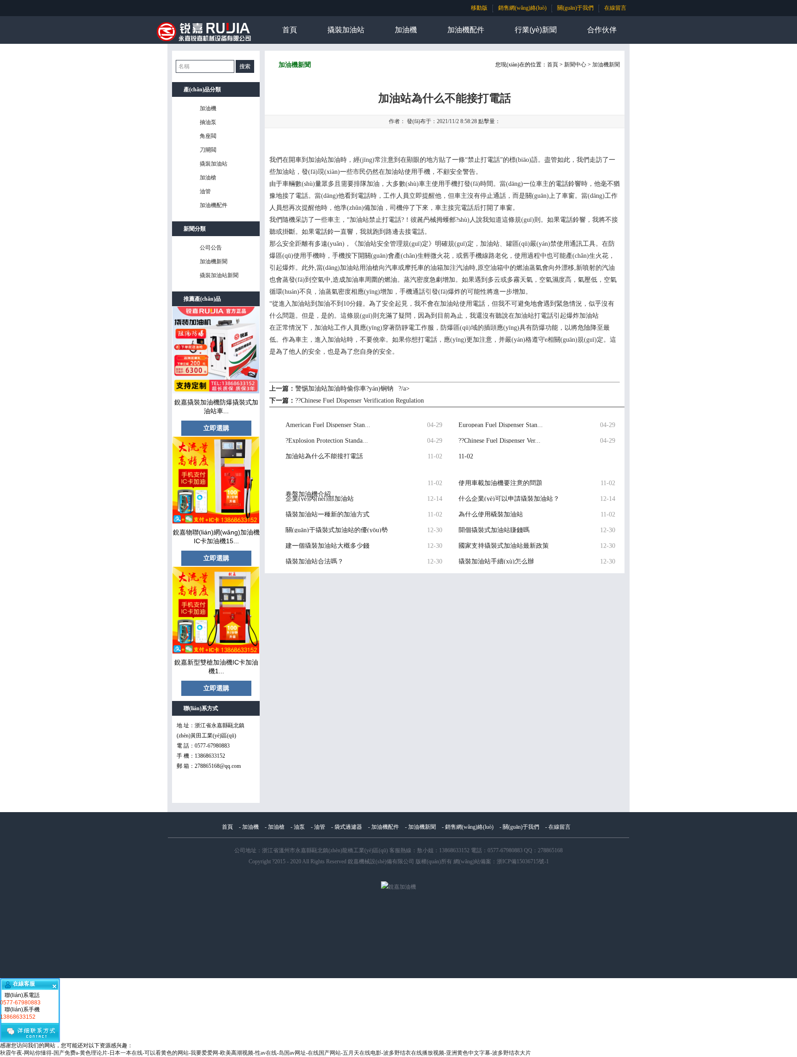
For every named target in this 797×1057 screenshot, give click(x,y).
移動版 (479, 8)
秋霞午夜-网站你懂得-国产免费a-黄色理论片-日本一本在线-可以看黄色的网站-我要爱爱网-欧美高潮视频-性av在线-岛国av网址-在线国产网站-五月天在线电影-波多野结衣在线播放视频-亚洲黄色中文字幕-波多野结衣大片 (265, 1053)
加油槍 (208, 177)
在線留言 (615, 8)
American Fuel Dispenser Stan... (327, 425)
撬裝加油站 (345, 30)
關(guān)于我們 (575, 8)
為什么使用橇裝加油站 (490, 514)
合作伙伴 (602, 30)
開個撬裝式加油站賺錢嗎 (493, 530)
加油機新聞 (213, 261)
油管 (205, 191)
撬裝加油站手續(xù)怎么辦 (496, 561)
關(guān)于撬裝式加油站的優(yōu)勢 (336, 530)
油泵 (299, 827)
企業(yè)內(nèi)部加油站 (319, 498)
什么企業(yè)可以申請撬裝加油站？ (508, 498)
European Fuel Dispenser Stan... (500, 425)
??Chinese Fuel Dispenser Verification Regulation (359, 400)
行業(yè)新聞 (536, 30)
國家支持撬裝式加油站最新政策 (503, 545)
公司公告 (211, 247)
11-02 (465, 456)
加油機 (406, 30)
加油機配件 (465, 30)
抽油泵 (208, 122)
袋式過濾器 (348, 827)
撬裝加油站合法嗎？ (314, 561)
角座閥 (208, 136)
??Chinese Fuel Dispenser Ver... (499, 440)
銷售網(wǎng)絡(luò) (522, 8)
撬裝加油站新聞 (219, 275)
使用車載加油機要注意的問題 (500, 483)
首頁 (289, 30)
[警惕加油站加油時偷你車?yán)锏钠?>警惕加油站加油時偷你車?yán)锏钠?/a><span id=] (338, 464)
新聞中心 (575, 64)
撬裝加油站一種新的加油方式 (327, 514)
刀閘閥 (208, 150)
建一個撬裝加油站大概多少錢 (327, 545)
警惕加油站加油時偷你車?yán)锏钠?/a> (352, 388)
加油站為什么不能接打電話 (324, 456)
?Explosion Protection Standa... (326, 440)
